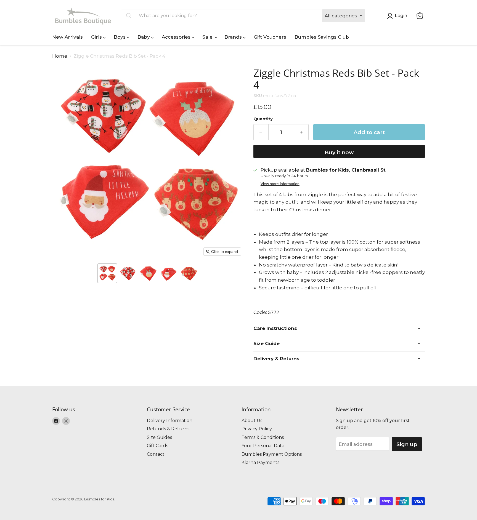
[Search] (128, 15)
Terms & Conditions (263, 437)
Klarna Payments (260, 462)
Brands (233, 37)
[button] (107, 273)
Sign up (406, 444)
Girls (97, 37)
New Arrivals (67, 37)
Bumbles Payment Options (272, 454)
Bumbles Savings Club (322, 37)
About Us (252, 420)
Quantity (263, 119)
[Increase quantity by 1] (301, 132)
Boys (120, 37)
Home (59, 56)
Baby (144, 37)
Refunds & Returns (168, 428)
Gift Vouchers (270, 37)
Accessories (177, 37)
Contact (156, 454)
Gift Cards (157, 445)
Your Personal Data (263, 445)
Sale (208, 37)
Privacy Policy (257, 428)
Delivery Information (169, 420)
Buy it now (339, 152)
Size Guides (159, 437)
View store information (280, 184)
